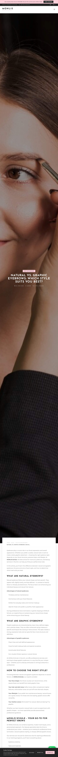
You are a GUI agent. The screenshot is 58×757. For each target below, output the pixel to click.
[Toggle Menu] (54, 9)
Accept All (50, 752)
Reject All (40, 752)
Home (8, 542)
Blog (12, 542)
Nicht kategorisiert (21, 542)
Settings (31, 752)
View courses (48, 1)
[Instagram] (50, 4)
